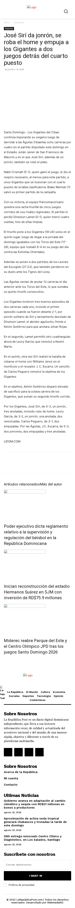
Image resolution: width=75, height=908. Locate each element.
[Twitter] (16, 78)
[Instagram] (18, 752)
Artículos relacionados (22, 484)
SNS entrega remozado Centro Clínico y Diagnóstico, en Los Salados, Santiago (33, 838)
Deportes (19, 22)
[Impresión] (43, 78)
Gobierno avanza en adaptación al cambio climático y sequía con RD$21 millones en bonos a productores (34, 804)
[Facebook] (8, 78)
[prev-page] (5, 660)
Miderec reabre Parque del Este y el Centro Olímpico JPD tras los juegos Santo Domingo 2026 (35, 646)
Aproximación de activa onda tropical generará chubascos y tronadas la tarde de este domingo (35, 822)
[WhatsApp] (25, 78)
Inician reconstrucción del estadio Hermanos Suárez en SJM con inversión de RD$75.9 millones (37, 592)
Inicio (7, 22)
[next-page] (7, 660)
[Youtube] (39, 752)
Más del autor (51, 484)
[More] (52, 78)
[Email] (34, 78)
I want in (35, 875)
